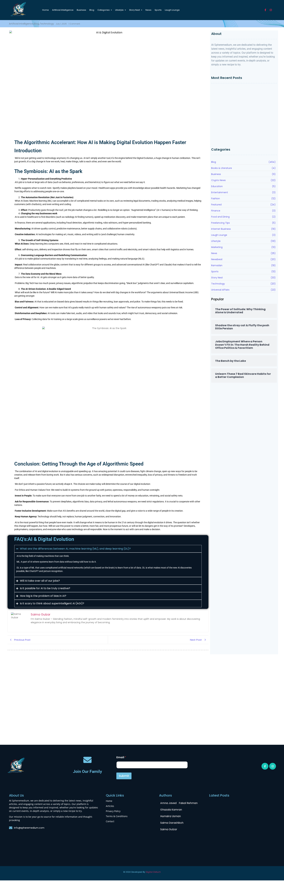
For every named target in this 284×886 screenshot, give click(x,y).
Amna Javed (168, 803)
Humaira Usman (170, 816)
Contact (110, 821)
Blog (12, 687)
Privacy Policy (113, 811)
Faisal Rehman (188, 803)
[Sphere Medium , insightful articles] (18, 9)
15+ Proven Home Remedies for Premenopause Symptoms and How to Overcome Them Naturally (241, 140)
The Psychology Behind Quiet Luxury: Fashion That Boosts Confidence (241, 133)
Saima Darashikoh (171, 823)
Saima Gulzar (168, 829)
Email (121, 757)
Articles (110, 806)
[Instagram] (271, 10)
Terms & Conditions (117, 816)
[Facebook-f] (265, 10)
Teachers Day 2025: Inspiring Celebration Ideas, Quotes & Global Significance (228, 731)
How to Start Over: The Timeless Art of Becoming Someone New (240, 90)
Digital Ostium (153, 872)
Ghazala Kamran (171, 810)
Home (109, 800)
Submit (124, 776)
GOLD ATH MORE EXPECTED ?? (127, 734)
